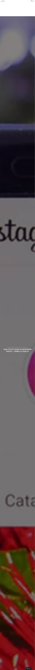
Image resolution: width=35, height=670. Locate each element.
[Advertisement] (17, 9)
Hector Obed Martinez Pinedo (11, 347)
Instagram (16, 347)
